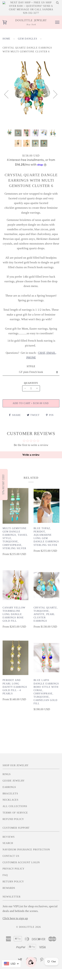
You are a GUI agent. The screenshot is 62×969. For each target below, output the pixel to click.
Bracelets (10, 793)
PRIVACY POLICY (13, 868)
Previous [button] (8, 94)
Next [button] (53, 94)
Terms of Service (15, 812)
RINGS (7, 774)
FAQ (5, 875)
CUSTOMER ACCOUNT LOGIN (21, 862)
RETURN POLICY (13, 881)
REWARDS (9, 888)
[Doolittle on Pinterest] (41, 960)
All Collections (15, 806)
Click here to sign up (15, 918)
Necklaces (10, 800)
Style (31, 366)
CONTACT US (11, 856)
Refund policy (13, 819)
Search (8, 843)
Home (6, 38)
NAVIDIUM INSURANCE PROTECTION (26, 849)
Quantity (31, 383)
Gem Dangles (27, 38)
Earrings (9, 787)
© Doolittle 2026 (28, 927)
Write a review (31, 454)
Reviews (9, 837)
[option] (31, 94)
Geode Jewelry (14, 780)
